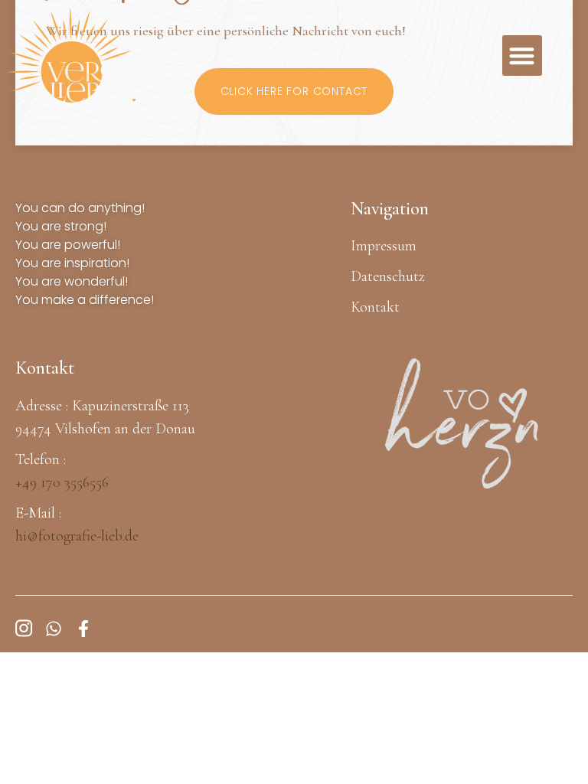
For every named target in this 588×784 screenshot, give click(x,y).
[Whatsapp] (53, 628)
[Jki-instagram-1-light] (23, 628)
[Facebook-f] (83, 628)
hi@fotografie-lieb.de (77, 536)
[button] (522, 55)
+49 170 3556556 (62, 482)
